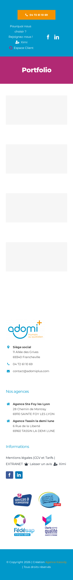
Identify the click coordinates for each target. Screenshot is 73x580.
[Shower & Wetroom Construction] (36, 159)
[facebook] (48, 37)
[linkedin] (56, 37)
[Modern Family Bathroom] (36, 256)
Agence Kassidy (56, 562)
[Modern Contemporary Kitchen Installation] (36, 207)
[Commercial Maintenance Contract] (36, 110)
